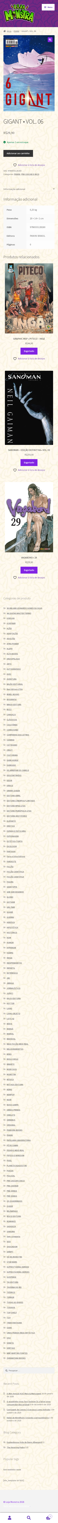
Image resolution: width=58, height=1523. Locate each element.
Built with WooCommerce (16, 1505)
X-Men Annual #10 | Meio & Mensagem (24, 1393)
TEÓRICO (11, 1292)
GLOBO (10, 897)
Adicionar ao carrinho (18, 153)
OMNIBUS (11, 1120)
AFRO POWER (13, 643)
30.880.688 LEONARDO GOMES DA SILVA (24, 608)
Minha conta (9, 1518)
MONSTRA (11, 1074)
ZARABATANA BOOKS (16, 1358)
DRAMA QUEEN (13, 790)
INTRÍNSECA (12, 973)
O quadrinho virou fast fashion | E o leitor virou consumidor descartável (29, 1403)
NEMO (9, 1089)
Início (9, 31)
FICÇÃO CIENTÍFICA (15, 871)
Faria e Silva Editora (16, 856)
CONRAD (10, 740)
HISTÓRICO (12, 932)
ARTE (9, 664)
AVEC (9, 674)
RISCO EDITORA (14, 1216)
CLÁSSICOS (12, 719)
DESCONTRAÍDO (14, 775)
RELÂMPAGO (12, 1211)
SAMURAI (11, 1231)
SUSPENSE (11, 1277)
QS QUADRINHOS (14, 1201)
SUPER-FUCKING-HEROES (18, 1272)
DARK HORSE (12, 760)
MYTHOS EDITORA (15, 1084)
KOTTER (10, 1003)
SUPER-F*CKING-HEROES (18, 1266)
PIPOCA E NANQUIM (15, 1155)
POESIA (10, 1170)
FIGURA (10, 882)
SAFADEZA (11, 1226)
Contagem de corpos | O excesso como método (28, 1409)
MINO (9, 1054)
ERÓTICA (11, 826)
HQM (9, 937)
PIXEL (9, 1160)
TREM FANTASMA (14, 1322)
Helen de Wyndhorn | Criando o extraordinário (28, 1417)
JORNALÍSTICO (13, 988)
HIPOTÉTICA (12, 927)
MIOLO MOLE (12, 1059)
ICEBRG (10, 952)
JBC (8, 978)
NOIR (9, 1099)
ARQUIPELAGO (13, 658)
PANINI (16, 31)
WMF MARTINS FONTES (17, 1353)
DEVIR (9, 780)
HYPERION (11, 947)
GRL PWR (11, 907)
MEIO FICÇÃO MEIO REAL (17, 1044)
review (18, 1469)
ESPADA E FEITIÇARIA (16, 831)
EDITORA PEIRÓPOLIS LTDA (19, 811)
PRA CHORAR (12, 1185)
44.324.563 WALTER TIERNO (19, 613)
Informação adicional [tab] (14, 189)
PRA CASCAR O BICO (30, 174)
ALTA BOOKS (12, 653)
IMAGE (9, 957)
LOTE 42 (10, 1018)
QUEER (10, 1206)
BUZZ (9, 709)
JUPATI (10, 993)
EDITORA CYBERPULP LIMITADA (21, 800)
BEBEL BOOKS (13, 694)
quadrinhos (11, 1469)
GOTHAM (11, 902)
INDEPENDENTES (14, 963)
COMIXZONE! (12, 729)
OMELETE (11, 1115)
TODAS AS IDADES (15, 1302)
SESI (9, 1241)
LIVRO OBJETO (13, 1013)
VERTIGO (11, 1348)
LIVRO (9, 1008)
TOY (9, 1317)
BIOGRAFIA (12, 699)
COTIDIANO (12, 745)
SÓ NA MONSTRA (14, 1256)
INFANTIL (11, 968)
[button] (50, 39)
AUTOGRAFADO (14, 669)
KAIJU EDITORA (14, 998)
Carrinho (45, 1515)
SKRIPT (10, 1251)
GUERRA (10, 917)
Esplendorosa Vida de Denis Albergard (24, 1442)
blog (5, 1469)
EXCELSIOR (12, 846)
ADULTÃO (11, 638)
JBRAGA (10, 983)
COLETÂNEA (12, 724)
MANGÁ (10, 1028)
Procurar (29, 1518)
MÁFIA (9, 1023)
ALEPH (9, 648)
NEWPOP (11, 1094)
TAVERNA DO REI (14, 1287)
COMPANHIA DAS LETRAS (18, 734)
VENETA (10, 1343)
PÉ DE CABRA (12, 1145)
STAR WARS (12, 1262)
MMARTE (10, 1064)
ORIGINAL (11, 1125)
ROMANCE (11, 1221)
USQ (9, 1338)
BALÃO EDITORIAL (15, 684)
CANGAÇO (11, 714)
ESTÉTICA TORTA (14, 841)
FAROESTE (11, 861)
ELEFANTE (11, 821)
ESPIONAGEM (13, 836)
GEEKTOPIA (12, 886)
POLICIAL (11, 1175)
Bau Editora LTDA (15, 689)
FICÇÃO (10, 866)
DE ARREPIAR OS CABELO (18, 770)
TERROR (10, 1297)
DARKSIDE (11, 765)
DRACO (10, 785)
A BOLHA (11, 618)
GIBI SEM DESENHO (15, 892)
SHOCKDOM (12, 1246)
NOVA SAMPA (12, 1104)
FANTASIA (11, 851)
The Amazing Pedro (16, 1447)
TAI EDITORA (12, 1282)
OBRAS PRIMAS (13, 1110)
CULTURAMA (12, 755)
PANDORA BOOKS (14, 1130)
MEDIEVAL (11, 1039)
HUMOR (10, 942)
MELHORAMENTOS (15, 1049)
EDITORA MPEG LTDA (16, 805)
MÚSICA (10, 1079)
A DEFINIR (11, 623)
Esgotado (29, 350)
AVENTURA (12, 679)
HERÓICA (11, 922)
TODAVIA (11, 1307)
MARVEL (10, 1033)
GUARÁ (10, 912)
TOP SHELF (12, 1312)
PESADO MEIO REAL (15, 1150)
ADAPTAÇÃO (12, 633)
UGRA (9, 1327)
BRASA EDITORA (14, 704)
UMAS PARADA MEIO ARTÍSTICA (21, 1332)
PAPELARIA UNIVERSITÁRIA (19, 1140)
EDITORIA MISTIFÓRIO (17, 816)
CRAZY (9, 750)
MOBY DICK (12, 1069)
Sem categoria (13, 1236)
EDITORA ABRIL (14, 795)
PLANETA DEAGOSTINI (17, 1165)
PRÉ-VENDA (12, 1191)
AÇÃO (9, 628)
